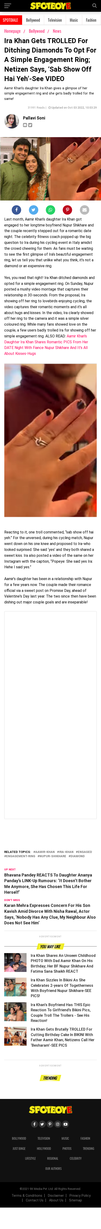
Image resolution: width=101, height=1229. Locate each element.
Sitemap (75, 1200)
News (57, 31)
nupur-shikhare (52, 856)
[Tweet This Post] (33, 211)
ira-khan (66, 852)
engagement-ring (20, 856)
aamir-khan (45, 852)
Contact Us (34, 1200)
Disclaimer (56, 1196)
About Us (56, 1200)
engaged (85, 852)
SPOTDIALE (10, 20)
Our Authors (53, 1168)
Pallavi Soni (34, 118)
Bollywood (33, 20)
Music (74, 20)
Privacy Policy (80, 1196)
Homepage (12, 31)
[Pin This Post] (67, 211)
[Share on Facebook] (16, 211)
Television (55, 20)
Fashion (91, 20)
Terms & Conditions (27, 1196)
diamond (77, 856)
